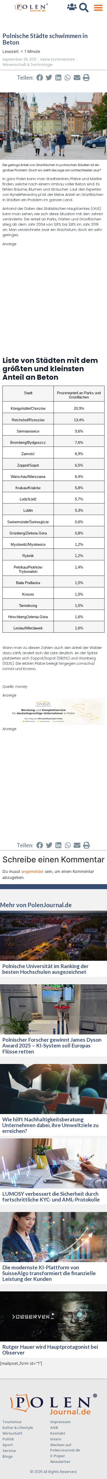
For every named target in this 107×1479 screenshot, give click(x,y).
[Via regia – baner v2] (53, 723)
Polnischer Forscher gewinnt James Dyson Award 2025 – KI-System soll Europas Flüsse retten (52, 1045)
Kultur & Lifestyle (17, 1427)
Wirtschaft (12, 1433)
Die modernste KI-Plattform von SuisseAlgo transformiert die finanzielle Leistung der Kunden (49, 1273)
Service (9, 1450)
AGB (54, 1427)
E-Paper (57, 1455)
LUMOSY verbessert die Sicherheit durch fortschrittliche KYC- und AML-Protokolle (51, 1196)
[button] (98, 8)
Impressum (60, 1421)
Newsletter (60, 1461)
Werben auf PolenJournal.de (65, 1447)
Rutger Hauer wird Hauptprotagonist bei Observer (50, 1349)
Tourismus (12, 1421)
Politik (8, 1439)
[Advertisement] (53, 300)
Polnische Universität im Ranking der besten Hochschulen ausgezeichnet (45, 969)
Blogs (7, 1456)
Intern (55, 1439)
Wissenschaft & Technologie (27, 64)
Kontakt (57, 1433)
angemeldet (32, 871)
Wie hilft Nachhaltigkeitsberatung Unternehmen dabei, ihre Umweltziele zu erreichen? (50, 1125)
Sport (7, 1444)
